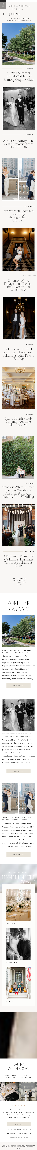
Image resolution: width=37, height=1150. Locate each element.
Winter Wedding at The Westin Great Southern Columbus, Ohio (18, 144)
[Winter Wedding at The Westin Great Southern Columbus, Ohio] (18, 108)
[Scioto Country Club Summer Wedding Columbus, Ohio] (18, 388)
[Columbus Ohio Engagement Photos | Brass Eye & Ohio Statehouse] (18, 249)
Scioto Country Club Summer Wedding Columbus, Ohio (18, 421)
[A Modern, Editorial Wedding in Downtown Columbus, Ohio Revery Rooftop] (19, 318)
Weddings (30, 68)
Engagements (29, 276)
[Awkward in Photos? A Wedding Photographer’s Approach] (18, 179)
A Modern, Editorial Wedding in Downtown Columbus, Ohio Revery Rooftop (18, 354)
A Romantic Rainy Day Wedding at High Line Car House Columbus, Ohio (18, 561)
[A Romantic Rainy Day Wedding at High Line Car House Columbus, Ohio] (18, 524)
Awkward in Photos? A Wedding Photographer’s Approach (18, 215)
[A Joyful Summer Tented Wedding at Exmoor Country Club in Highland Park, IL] (18, 44)
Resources (30, 207)
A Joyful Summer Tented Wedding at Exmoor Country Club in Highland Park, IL (18, 78)
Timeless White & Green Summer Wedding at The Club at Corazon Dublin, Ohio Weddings (18, 492)
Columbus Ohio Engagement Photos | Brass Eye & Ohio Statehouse (18, 285)
